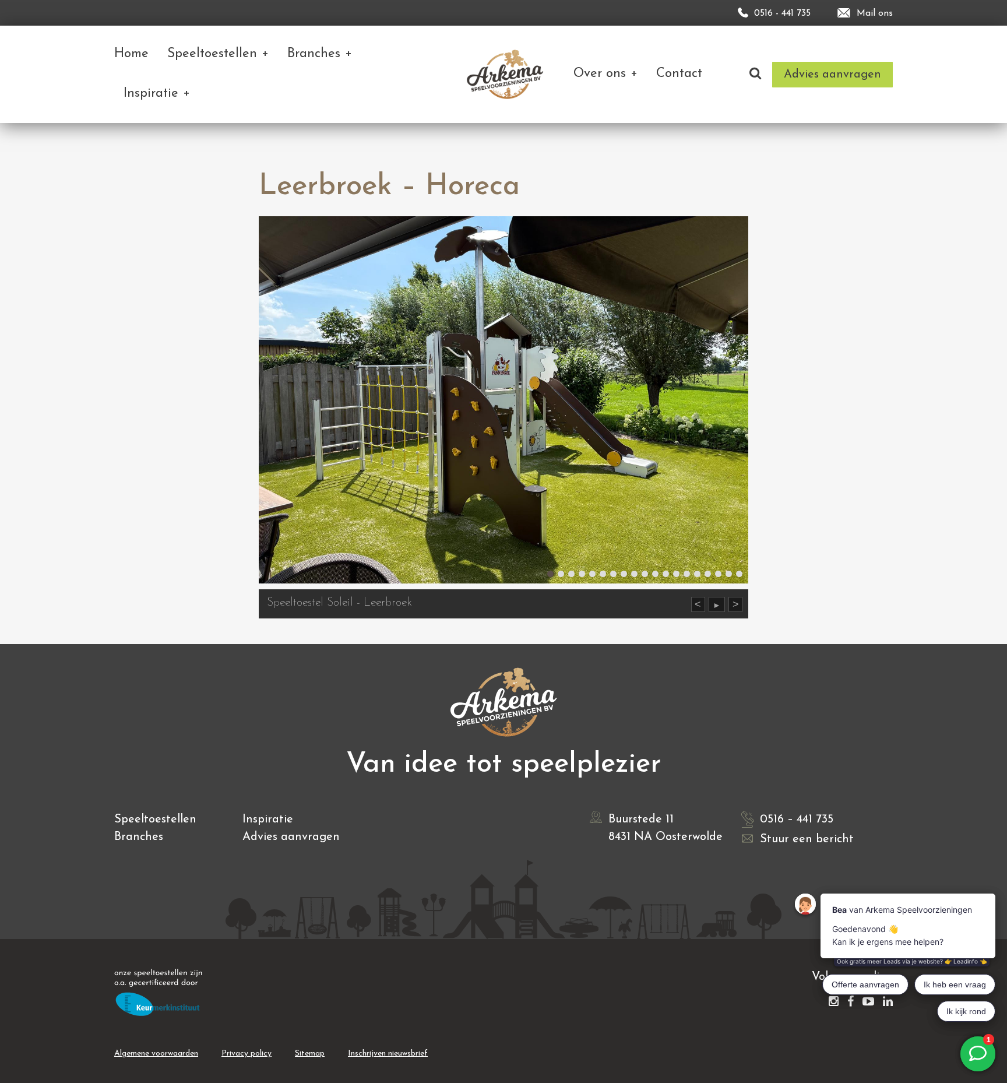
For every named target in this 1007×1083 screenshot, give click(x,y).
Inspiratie (267, 819)
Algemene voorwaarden (156, 1053)
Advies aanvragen (291, 837)
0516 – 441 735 (796, 819)
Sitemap (310, 1053)
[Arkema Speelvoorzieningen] (507, 74)
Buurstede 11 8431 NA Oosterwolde (665, 828)
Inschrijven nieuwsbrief (388, 1053)
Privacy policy (246, 1053)
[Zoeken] (755, 74)
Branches (138, 837)
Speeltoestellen (155, 819)
